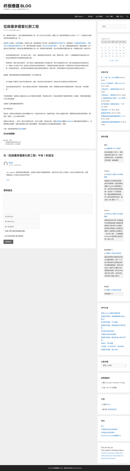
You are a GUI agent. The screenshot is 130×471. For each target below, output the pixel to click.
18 (102, 53)
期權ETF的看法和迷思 (113, 253)
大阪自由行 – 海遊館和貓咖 (110, 89)
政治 (6, 140)
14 (113, 50)
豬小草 (9, 43)
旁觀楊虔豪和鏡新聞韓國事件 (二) (112, 116)
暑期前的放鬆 (105, 113)
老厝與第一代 (105, 110)
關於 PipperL (79, 16)
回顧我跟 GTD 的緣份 (113, 148)
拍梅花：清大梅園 (107, 343)
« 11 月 (111, 61)
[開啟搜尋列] (127, 16)
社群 (10, 140)
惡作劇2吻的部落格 (107, 331)
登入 (102, 426)
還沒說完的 (112, 409)
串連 (18, 43)
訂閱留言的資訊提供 (108, 432)
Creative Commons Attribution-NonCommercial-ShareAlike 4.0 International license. (112, 455)
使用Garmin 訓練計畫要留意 (110, 313)
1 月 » (117, 61)
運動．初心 (119, 16)
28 (113, 56)
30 (120, 56)
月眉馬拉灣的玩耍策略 (108, 334)
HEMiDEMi (69, 121)
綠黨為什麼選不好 (59, 43)
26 (105, 56)
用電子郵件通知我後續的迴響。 (15, 231)
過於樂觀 (22, 129)
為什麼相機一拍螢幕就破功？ (111, 104)
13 (109, 50)
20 (109, 53)
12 (105, 50)
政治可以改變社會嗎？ (50, 46)
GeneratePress (77, 468)
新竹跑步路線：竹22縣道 (109, 322)
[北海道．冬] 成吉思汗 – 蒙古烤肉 (112, 346)
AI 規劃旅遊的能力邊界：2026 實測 (113, 98)
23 (120, 53)
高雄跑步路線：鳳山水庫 (109, 349)
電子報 (90, 16)
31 (123, 56)
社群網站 (59, 121)
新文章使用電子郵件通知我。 (15, 236)
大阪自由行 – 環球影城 (108, 95)
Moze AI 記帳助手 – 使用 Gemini (112, 83)
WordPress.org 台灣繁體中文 (111, 436)
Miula (11, 163)
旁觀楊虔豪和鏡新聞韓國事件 (111, 122)
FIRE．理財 (109, 16)
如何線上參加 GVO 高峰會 (12, 144)
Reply (8, 180)
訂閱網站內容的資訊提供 (109, 429)
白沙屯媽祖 (99, 16)
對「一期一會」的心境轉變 (110, 77)
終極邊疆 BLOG (17, 5)
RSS (108, 404)
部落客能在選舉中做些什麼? (13, 142)
